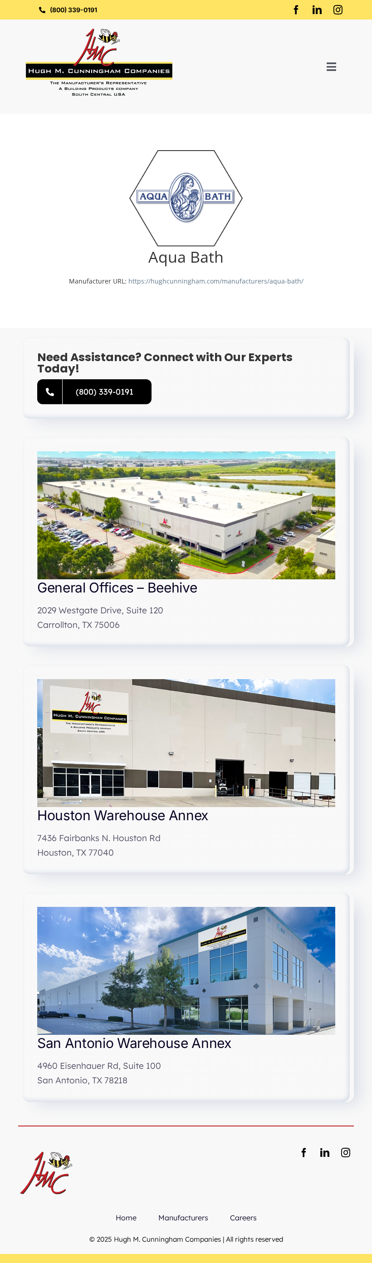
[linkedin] (317, 10)
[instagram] (338, 10)
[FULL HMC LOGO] (99, 31)
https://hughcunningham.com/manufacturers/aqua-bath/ (215, 281)
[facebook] (296, 10)
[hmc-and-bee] (46, 1147)
